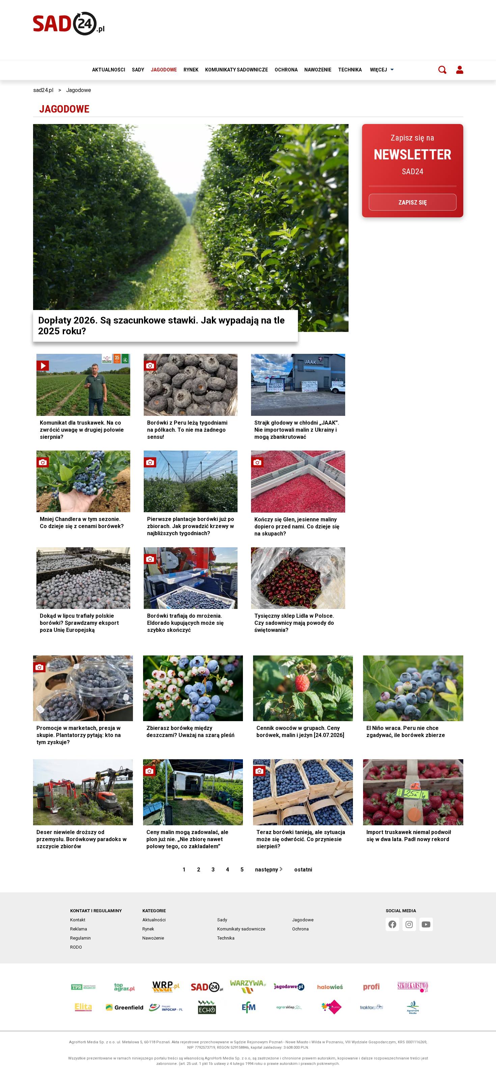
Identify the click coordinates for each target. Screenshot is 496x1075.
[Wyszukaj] (442, 70)
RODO (76, 947)
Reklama (78, 928)
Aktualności (108, 69)
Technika (350, 69)
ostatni (303, 869)
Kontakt (77, 919)
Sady (138, 69)
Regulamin (80, 938)
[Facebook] (392, 924)
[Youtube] (426, 924)
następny (267, 869)
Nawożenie (317, 69)
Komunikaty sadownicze (236, 69)
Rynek (191, 69)
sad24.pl (43, 90)
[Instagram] (409, 924)
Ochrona (286, 69)
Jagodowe (164, 69)
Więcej (378, 69)
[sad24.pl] (68, 23)
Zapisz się (412, 202)
